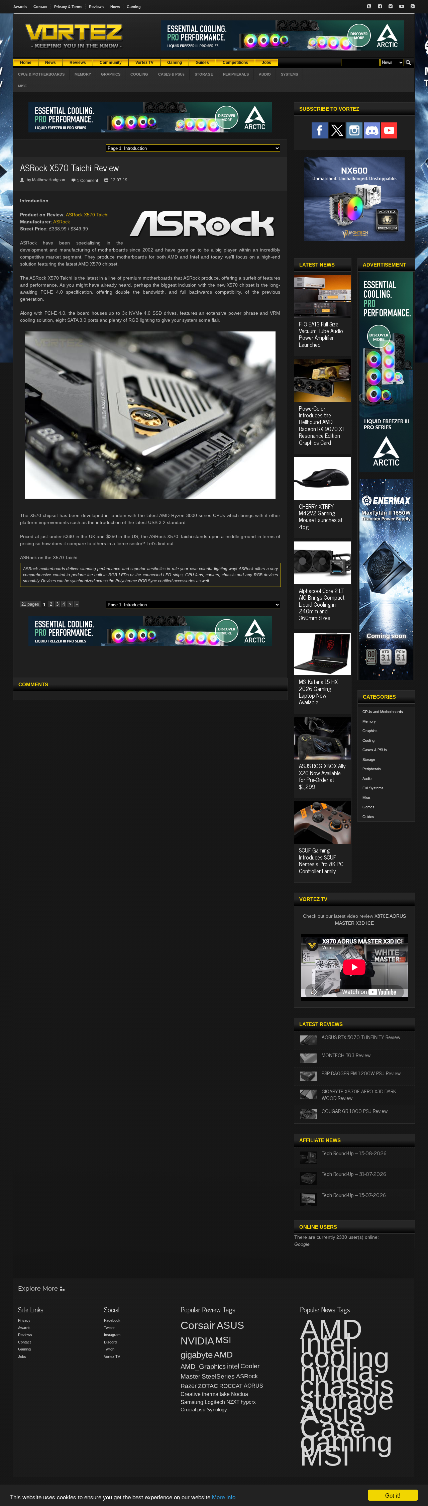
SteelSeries (218, 1376)
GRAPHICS (110, 74)
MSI (223, 1340)
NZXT (232, 1402)
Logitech (215, 1402)
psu (201, 1409)
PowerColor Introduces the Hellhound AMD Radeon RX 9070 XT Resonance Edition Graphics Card (322, 425)
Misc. (366, 798)
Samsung (192, 1402)
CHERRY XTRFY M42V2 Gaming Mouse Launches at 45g (320, 516)
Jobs (22, 1356)
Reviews (96, 7)
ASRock (61, 221)
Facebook (112, 1320)
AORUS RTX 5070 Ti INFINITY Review (361, 1036)
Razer (189, 1386)
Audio (366, 779)
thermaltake (216, 1394)
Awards (20, 7)
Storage (368, 760)
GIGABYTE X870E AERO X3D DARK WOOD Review (359, 1094)
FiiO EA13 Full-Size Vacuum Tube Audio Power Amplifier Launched (321, 334)
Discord (110, 1342)
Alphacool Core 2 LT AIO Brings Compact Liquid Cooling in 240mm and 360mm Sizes (321, 604)
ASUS (230, 1325)
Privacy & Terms (68, 7)
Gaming (134, 7)
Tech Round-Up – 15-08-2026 (354, 1152)
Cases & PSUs (374, 750)
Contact (40, 7)
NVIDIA (197, 1340)
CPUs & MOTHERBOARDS (41, 74)
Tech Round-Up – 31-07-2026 (354, 1173)
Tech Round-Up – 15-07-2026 (354, 1194)
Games (368, 807)
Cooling (368, 740)
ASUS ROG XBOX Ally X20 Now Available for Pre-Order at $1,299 (322, 776)
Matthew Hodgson (48, 180)
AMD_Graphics (203, 1366)
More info (223, 1497)
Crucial (188, 1409)
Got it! (393, 1495)
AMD (223, 1354)
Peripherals (371, 769)
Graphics (370, 731)
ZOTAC (208, 1386)
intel (233, 1366)
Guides (368, 817)
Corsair (198, 1325)
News (115, 7)
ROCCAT (230, 1386)
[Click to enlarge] (150, 334)
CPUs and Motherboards (382, 712)
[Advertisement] (150, 661)
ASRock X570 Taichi (87, 214)
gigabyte (197, 1355)
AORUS (253, 1386)
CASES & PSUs (171, 74)
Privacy (24, 1320)
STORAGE (204, 74)
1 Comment (87, 180)
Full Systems (373, 788)
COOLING (139, 74)
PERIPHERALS (236, 74)
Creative (191, 1394)
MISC (22, 86)
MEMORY (83, 74)
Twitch (109, 1349)
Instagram (112, 1335)
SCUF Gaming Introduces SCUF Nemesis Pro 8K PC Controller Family (321, 860)
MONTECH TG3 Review (346, 1054)
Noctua (239, 1394)
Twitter (109, 1328)
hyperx (248, 1402)
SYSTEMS (289, 74)
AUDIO (265, 74)
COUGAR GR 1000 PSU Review (355, 1110)
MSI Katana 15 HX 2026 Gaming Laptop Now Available (318, 692)
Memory (369, 721)
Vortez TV (112, 1356)
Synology (217, 1409)
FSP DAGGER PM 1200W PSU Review (361, 1073)
